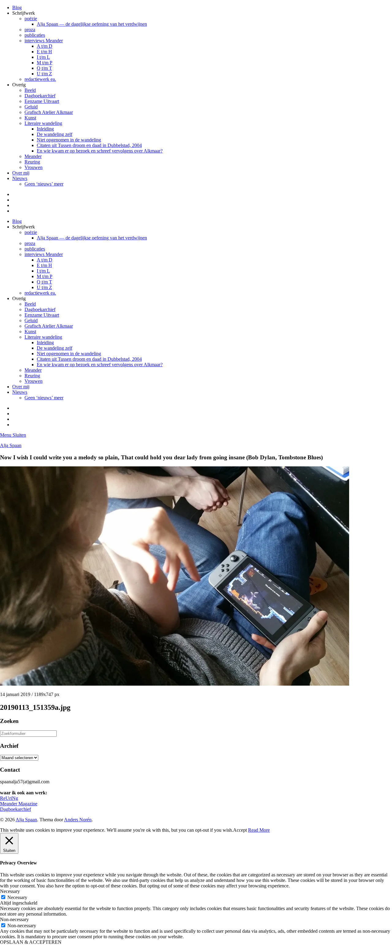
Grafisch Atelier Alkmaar (48, 112)
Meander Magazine (18, 803)
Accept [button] (240, 830)
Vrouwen (33, 167)
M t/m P (44, 62)
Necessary (17, 897)
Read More (259, 830)
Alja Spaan (10, 445)
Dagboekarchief (39, 95)
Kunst (30, 117)
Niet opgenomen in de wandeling (69, 139)
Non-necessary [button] (14, 919)
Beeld (30, 90)
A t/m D (44, 46)
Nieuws (19, 178)
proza (29, 29)
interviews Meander (43, 40)
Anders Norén (78, 819)
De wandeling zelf (54, 134)
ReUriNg (9, 798)
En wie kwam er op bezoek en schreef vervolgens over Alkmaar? (100, 150)
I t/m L (43, 57)
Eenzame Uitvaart (41, 101)
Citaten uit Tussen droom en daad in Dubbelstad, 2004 (89, 145)
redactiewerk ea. (40, 79)
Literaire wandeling (43, 123)
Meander (33, 156)
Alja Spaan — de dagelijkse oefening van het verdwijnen (92, 24)
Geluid (31, 106)
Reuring (32, 161)
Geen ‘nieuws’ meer (43, 183)
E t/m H (44, 51)
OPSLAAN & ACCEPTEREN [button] (31, 942)
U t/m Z (44, 73)
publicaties (34, 35)
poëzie (30, 18)
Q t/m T (44, 68)
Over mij (20, 172)
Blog (17, 7)
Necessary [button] (10, 891)
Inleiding (45, 128)
